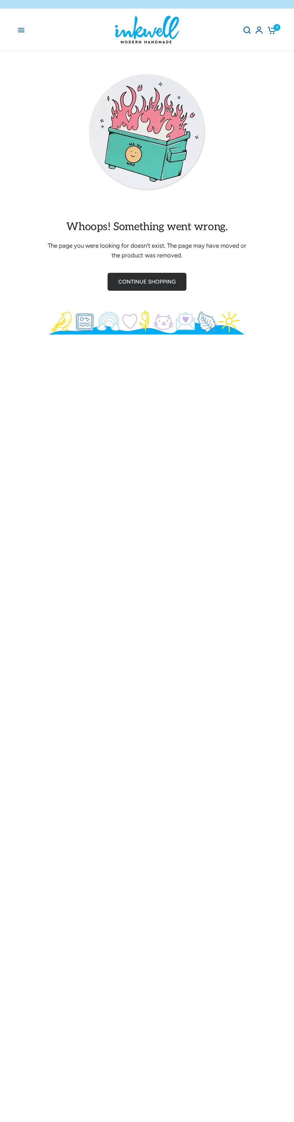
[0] (270, 30)
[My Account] (259, 30)
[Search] (247, 30)
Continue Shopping (147, 282)
